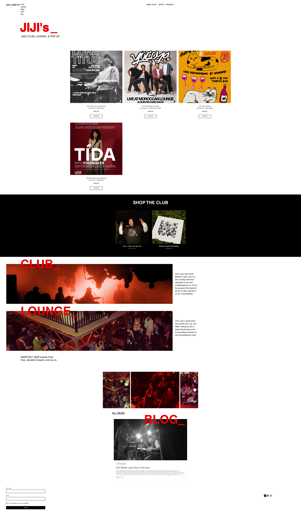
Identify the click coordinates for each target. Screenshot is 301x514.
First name (8, 488)
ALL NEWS (118, 412)
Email (7, 495)
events (23, 7)
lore (22, 4)
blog (22, 9)
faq (22, 14)
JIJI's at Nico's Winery (205, 106)
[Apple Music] (265, 495)
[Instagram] (271, 495)
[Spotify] (268, 495)
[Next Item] (194, 390)
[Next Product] (188, 227)
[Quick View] (132, 227)
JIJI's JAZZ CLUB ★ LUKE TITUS (96, 106)
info (22, 12)
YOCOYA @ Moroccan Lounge (150, 106)
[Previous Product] (113, 227)
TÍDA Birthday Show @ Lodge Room (96, 178)
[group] (150, 230)
